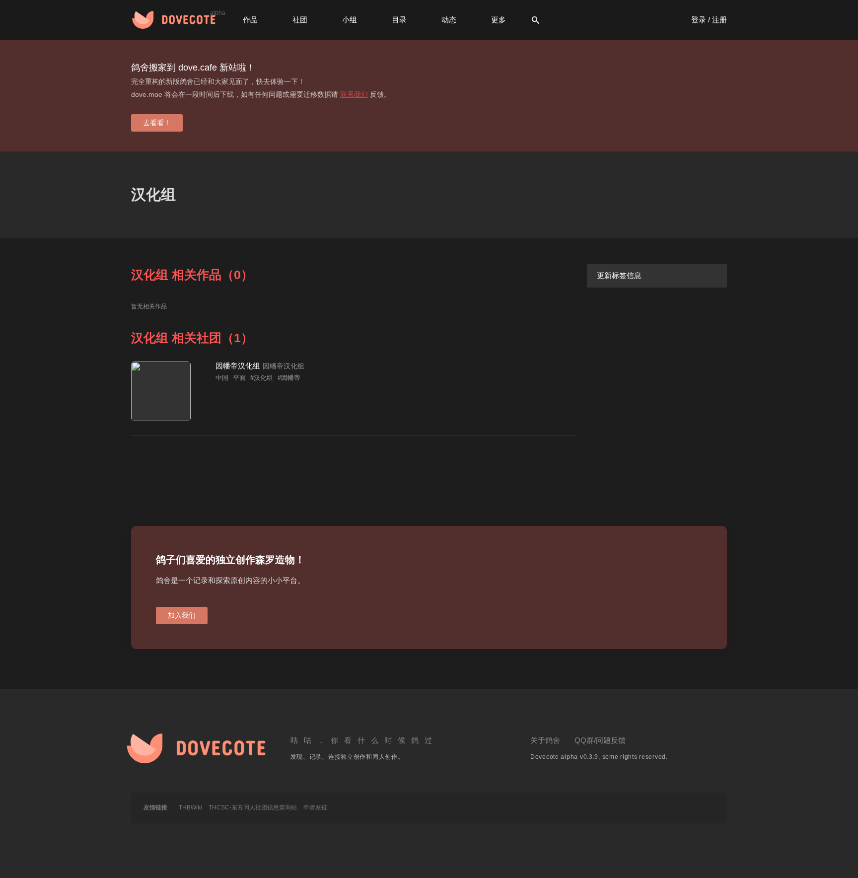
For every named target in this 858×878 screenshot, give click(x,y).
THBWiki (190, 807)
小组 (349, 19)
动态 (448, 19)
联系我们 (354, 94)
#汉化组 (261, 377)
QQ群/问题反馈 (600, 740)
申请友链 (315, 807)
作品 (250, 19)
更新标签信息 (619, 275)
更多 (498, 19)
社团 (299, 19)
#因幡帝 (289, 377)
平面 (239, 377)
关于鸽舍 (545, 740)
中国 (221, 377)
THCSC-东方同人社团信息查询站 (253, 807)
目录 (399, 19)
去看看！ (157, 123)
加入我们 (182, 615)
